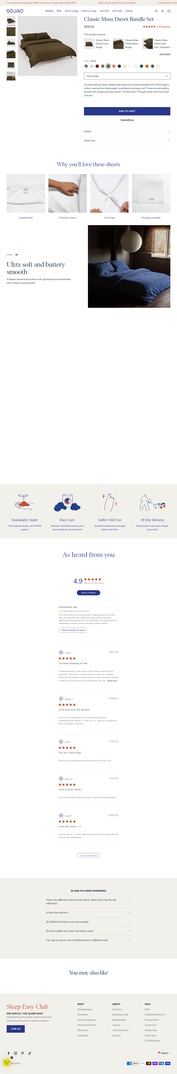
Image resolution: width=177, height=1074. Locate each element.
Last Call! (104, 11)
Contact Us (150, 1025)
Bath (59, 11)
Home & (89, 11)
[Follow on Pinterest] (22, 1053)
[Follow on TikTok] (30, 1053)
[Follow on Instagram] (15, 1053)
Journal (129, 11)
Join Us (15, 1028)
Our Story (117, 1009)
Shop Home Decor (86, 1025)
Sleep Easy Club (120, 1014)
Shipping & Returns (155, 1014)
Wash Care (150, 1035)
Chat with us (127, 119)
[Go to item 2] (11, 32)
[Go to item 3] (11, 43)
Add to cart (127, 111)
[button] (7, 1062)
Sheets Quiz (151, 1030)
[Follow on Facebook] (8, 1053)
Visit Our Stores (120, 1030)
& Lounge (71, 11)
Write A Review (88, 592)
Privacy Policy (152, 1019)
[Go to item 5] (11, 65)
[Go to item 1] (11, 21)
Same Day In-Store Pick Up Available (99, 2)
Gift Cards (117, 11)
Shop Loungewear (86, 1019)
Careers (116, 1035)
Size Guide (165, 54)
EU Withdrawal (152, 1040)
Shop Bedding (84, 1009)
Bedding (49, 11)
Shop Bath (82, 1014)
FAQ (147, 1009)
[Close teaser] (11, 1057)
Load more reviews (88, 855)
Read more (112, 680)
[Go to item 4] (11, 54)
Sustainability (119, 1019)
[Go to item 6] (11, 76)
